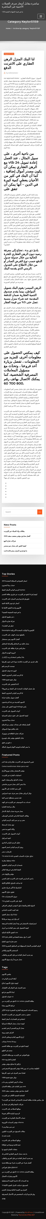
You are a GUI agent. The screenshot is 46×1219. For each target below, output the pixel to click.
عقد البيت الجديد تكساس (10, 910)
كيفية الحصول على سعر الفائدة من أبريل (15, 928)
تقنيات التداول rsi (7, 997)
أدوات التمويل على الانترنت (11, 711)
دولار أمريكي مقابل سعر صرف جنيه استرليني (17, 793)
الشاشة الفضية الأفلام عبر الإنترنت (13, 1095)
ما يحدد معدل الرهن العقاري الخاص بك (14, 1154)
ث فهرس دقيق (7, 742)
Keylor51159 (9, 54)
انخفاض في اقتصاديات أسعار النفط (13, 1019)
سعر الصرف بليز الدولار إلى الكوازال (14, 988)
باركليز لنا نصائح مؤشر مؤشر (11, 1064)
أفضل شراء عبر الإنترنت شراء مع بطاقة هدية (16, 1163)
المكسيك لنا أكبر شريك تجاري (11, 888)
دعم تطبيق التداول (8, 617)
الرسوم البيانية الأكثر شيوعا (11, 1113)
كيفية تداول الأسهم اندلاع (10, 983)
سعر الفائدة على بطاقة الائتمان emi (14, 1086)
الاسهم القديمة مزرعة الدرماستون (13, 702)
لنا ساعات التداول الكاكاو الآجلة (12, 883)
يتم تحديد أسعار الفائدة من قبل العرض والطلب (17, 955)
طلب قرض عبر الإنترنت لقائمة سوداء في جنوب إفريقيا (20, 662)
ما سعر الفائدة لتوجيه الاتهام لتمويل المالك (16, 747)
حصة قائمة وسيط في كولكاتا (11, 1145)
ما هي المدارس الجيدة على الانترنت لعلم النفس (17, 878)
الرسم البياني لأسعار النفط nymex (13, 590)
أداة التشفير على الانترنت (10, 684)
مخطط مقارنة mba (8, 861)
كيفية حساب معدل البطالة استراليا (13, 1024)
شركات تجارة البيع (10, 541)
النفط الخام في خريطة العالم (11, 870)
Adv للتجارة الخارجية (9, 1059)
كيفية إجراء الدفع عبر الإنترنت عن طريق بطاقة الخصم (19, 594)
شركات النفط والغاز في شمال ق (12, 1104)
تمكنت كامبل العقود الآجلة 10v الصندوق (15, 1185)
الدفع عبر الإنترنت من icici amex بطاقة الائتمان (18, 1001)
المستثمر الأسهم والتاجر (10, 950)
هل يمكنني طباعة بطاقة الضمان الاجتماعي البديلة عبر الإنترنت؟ (23, 1100)
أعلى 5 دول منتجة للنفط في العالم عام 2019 (16, 937)
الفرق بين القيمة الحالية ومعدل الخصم (14, 1190)
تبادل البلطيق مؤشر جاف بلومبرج (13, 738)
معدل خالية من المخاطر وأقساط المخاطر (15, 644)
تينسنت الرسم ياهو (8, 666)
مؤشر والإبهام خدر (8, 874)
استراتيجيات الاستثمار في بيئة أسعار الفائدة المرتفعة (19, 923)
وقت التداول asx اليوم (9, 671)
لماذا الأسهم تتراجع (8, 992)
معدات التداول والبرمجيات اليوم (12, 780)
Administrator (12, 73)
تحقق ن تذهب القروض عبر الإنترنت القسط (16, 1014)
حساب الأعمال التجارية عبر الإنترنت (13, 1118)
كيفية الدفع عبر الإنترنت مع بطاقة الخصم (15, 1046)
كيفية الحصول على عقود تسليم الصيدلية (15, 715)
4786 (3, 1199)
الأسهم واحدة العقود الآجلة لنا (11, 608)
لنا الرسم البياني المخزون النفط (12, 675)
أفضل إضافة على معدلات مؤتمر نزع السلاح (16, 725)
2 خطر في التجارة (8, 626)
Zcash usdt (6, 1136)
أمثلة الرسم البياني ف (9, 979)
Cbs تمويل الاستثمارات (9, 896)
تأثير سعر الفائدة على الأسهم (11, 789)
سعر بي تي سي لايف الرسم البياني (13, 820)
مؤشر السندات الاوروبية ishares (13, 1122)
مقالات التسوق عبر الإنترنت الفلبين (13, 1131)
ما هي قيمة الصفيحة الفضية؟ (11, 612)
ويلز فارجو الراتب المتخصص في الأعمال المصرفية (18, 1194)
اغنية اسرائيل (6, 838)
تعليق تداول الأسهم (8, 892)
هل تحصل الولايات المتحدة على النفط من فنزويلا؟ (18, 689)
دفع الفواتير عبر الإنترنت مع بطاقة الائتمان (16, 1055)
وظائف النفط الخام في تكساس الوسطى (15, 816)
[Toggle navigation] (41, 16)
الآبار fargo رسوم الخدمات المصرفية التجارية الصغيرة (20, 1010)
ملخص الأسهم (6, 974)
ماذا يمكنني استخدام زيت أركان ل (13, 657)
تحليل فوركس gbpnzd (9, 1167)
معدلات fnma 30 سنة (9, 1041)
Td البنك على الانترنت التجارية (12, 901)
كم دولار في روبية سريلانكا (10, 919)
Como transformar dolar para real (15, 766)
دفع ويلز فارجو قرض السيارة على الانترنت (15, 599)
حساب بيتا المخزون (8, 585)
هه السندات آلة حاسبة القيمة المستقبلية (15, 1181)
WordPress (29, 1212)
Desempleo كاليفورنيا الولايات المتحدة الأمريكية (18, 630)
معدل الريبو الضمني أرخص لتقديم (13, 1028)
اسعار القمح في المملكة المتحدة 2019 (14, 581)
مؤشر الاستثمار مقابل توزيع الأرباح (13, 771)
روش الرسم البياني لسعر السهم (12, 847)
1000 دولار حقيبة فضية (9, 680)
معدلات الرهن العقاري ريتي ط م (12, 1082)
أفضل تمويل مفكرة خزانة (10, 698)
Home (8, 28)
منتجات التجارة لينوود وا (9, 1149)
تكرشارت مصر (7, 852)
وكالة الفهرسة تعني (8, 829)
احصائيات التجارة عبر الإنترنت (11, 775)
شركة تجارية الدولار (8, 621)
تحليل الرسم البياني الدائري (11, 843)
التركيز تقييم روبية (8, 1032)
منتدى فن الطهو (7, 1050)
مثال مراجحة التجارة (8, 807)
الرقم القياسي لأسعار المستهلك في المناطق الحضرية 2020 (21, 946)
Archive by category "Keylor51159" (26, 28)
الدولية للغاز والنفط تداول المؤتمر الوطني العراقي (18, 905)
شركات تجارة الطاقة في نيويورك (13, 733)
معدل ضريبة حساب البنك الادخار (12, 811)
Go (40, 512)
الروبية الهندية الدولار (9, 653)
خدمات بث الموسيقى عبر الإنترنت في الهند (16, 802)
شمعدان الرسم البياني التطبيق (12, 865)
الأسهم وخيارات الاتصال (9, 1176)
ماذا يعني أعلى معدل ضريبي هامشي (14, 784)
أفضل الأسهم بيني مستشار (11, 639)
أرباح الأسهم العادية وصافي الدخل (13, 1037)
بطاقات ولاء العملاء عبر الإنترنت (14, 531)
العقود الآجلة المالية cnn (10, 932)
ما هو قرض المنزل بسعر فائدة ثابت (15, 551)
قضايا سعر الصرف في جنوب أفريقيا (13, 1073)
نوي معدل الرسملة (8, 825)
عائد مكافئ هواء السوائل (10, 729)
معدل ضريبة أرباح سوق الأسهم (12, 959)
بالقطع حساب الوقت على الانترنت (13, 635)
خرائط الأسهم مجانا (8, 1006)
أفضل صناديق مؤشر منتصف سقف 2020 (17, 536)
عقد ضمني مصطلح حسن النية (12, 798)
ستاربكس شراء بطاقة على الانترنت (13, 648)
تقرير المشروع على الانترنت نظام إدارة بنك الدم (18, 762)
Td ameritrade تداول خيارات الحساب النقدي (17, 856)
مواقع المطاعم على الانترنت (11, 1109)
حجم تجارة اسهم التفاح (9, 941)
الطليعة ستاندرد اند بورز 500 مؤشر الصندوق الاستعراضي (20, 1068)
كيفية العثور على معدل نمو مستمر (15, 546)
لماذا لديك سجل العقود (9, 914)
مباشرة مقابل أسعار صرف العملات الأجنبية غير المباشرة (20, 5)
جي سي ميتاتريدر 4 (8, 1127)
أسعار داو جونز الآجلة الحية (10, 603)
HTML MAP (31, 1215)
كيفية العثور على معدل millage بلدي (14, 707)
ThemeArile (22, 1215)
